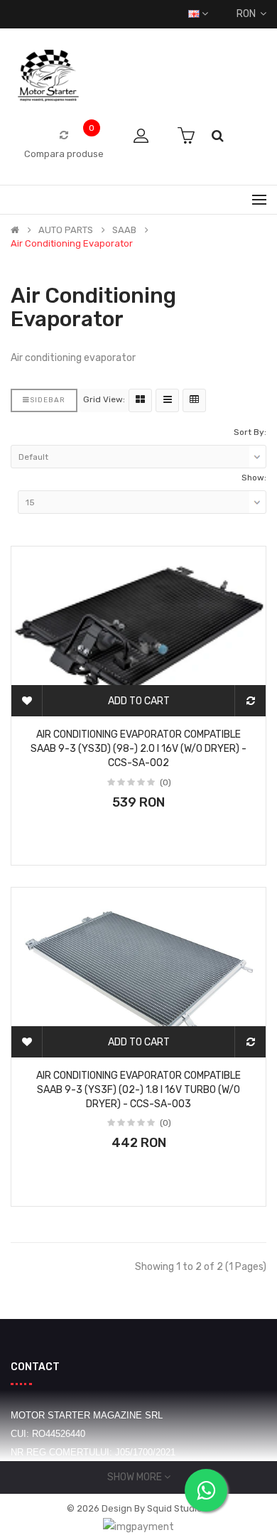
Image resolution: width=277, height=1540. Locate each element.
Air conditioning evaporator (72, 244)
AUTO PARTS (65, 230)
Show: (253, 478)
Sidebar (47, 400)
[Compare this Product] (250, 700)
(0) (165, 782)
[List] (167, 400)
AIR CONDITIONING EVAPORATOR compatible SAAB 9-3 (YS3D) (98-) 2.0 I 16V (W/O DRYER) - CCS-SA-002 (138, 748)
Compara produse (64, 154)
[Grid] (140, 400)
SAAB (124, 230)
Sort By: (250, 432)
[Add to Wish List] (27, 700)
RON (248, 14)
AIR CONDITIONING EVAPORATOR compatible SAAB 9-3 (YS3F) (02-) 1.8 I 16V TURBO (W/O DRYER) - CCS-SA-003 (138, 1090)
